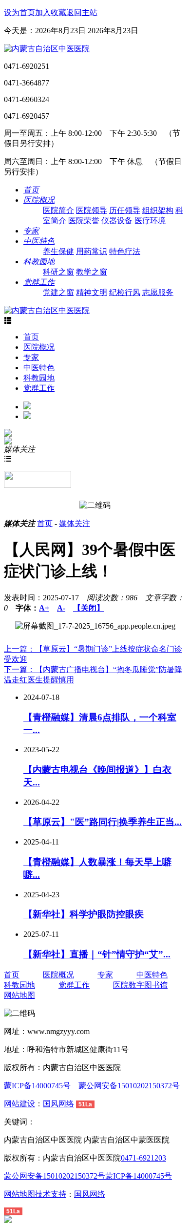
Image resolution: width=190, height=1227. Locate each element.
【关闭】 (88, 608)
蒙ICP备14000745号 (37, 1085)
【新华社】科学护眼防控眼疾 (83, 914)
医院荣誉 (83, 220)
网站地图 (19, 995)
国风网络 (58, 1104)
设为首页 (19, 12)
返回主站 (81, 12)
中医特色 (39, 367)
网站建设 (19, 1104)
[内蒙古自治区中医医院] (47, 48)
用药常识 (91, 251)
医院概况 (39, 347)
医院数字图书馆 (140, 985)
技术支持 (50, 1194)
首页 (31, 337)
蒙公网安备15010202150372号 (129, 1085)
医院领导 (91, 210)
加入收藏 (50, 12)
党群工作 (39, 388)
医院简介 (58, 210)
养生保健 (58, 251)
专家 (31, 357)
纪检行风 (124, 292)
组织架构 (157, 210)
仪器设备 (117, 220)
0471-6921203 (143, 1158)
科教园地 (39, 378)
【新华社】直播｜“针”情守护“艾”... (97, 954)
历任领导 (124, 210)
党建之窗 (58, 292)
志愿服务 (157, 292)
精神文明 (91, 292)
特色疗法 (124, 251)
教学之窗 (91, 272)
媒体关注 (74, 523)
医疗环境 (150, 220)
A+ (44, 608)
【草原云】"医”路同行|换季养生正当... (102, 822)
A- (61, 608)
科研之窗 (58, 272)
